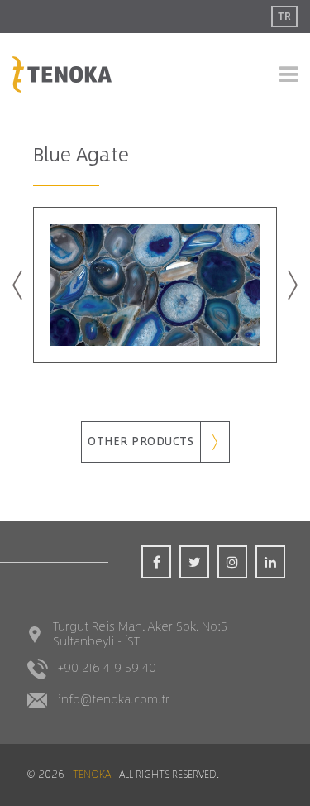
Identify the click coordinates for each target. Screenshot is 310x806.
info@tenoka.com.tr (113, 699)
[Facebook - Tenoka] (156, 561)
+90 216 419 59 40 (107, 668)
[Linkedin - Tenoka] (270, 561)
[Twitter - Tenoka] (194, 561)
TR (284, 16)
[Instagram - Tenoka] (232, 561)
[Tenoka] (62, 74)
